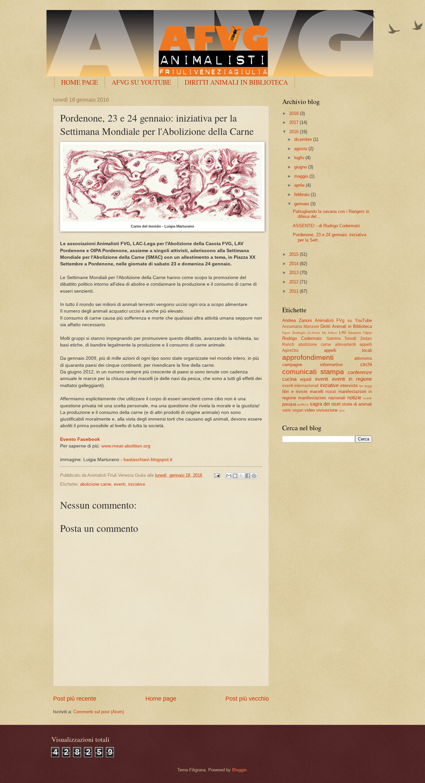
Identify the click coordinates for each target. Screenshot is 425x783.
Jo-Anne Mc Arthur (322, 333)
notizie (354, 397)
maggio (301, 176)
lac (361, 386)
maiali (330, 392)
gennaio (302, 203)
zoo (342, 410)
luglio (299, 157)
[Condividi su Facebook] (247, 475)
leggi (368, 386)
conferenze (360, 372)
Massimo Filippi (360, 333)
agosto (301, 148)
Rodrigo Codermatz (302, 338)
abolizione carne (95, 484)
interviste (349, 385)
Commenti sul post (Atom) (98, 711)
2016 (294, 131)
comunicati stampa (313, 371)
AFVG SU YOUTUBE (141, 82)
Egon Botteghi (293, 333)
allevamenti (345, 344)
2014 (294, 263)
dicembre (303, 139)
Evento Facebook (80, 439)
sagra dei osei (325, 404)
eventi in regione (352, 379)
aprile (300, 185)
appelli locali (348, 350)
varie (286, 410)
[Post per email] (216, 475)
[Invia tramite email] (228, 475)
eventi (120, 484)
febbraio (302, 194)
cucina (289, 379)
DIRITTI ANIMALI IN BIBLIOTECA (236, 82)
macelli (316, 391)
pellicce (303, 404)
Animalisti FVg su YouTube (343, 320)
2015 (294, 254)
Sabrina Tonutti (341, 339)
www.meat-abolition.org (125, 445)
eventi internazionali (300, 386)
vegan (297, 410)
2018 (294, 113)
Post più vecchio (247, 698)
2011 (294, 291)
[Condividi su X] (241, 475)
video (309, 410)
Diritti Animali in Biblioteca (346, 326)
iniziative (136, 484)
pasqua (289, 404)
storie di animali (357, 404)
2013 (294, 272)
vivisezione (327, 410)
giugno (301, 166)
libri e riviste (294, 391)
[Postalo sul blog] (235, 475)
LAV (342, 333)
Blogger (239, 769)
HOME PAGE (79, 82)
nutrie (367, 398)
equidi (305, 379)
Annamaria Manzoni (300, 327)
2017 (294, 122)
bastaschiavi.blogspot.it (148, 459)
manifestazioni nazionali (321, 397)
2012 (294, 281)
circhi (366, 364)
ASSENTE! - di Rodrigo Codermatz (326, 225)
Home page (160, 698)
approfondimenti (308, 357)
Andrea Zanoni (297, 320)
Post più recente (74, 698)
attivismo (363, 358)
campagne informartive (312, 364)
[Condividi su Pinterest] (254, 475)
